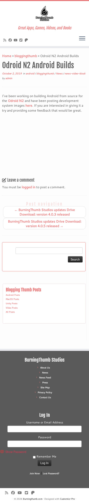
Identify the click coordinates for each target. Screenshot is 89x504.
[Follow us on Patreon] (27, 40)
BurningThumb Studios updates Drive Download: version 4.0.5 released (44, 223)
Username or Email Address (44, 422)
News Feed (45, 377)
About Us (45, 367)
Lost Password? (51, 473)
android (30, 73)
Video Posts (12, 307)
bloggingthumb (25, 55)
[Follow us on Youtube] (16, 40)
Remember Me (46, 456)
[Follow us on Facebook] (10, 40)
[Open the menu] (82, 39)
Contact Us (45, 397)
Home (6, 55)
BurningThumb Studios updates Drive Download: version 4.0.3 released (44, 212)
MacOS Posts (12, 299)
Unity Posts (11, 303)
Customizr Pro (67, 498)
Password (44, 437)
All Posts (10, 311)
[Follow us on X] (21, 40)
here (28, 105)
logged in (28, 187)
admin (8, 78)
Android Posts (13, 294)
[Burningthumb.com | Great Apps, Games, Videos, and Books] (44, 13)
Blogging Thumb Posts (23, 289)
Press (45, 382)
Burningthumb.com (32, 498)
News (59, 73)
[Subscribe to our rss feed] (5, 40)
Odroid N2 (16, 100)
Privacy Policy (45, 392)
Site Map (45, 387)
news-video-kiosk (75, 73)
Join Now (35, 473)
